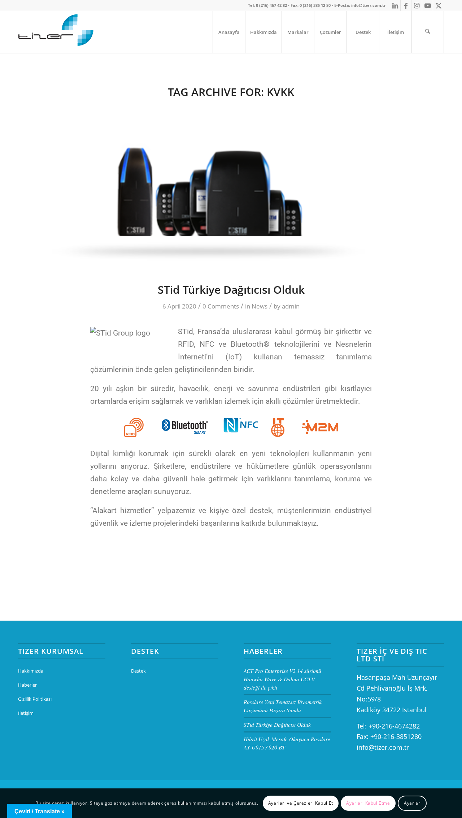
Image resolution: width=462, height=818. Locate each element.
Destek (138, 671)
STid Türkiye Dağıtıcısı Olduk (231, 289)
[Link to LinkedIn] (395, 5)
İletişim (26, 713)
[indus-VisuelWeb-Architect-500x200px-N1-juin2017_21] (231, 188)
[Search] (427, 32)
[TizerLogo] (56, 32)
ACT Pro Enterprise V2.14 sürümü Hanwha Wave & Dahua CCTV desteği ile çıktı (282, 679)
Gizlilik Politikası (35, 699)
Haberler (27, 685)
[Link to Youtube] (427, 5)
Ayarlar (412, 803)
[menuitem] (229, 32)
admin (291, 306)
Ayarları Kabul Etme (368, 803)
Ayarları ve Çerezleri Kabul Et (300, 803)
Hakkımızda (30, 671)
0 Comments (220, 306)
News (259, 306)
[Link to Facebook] (406, 5)
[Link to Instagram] (416, 5)
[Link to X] (438, 5)
